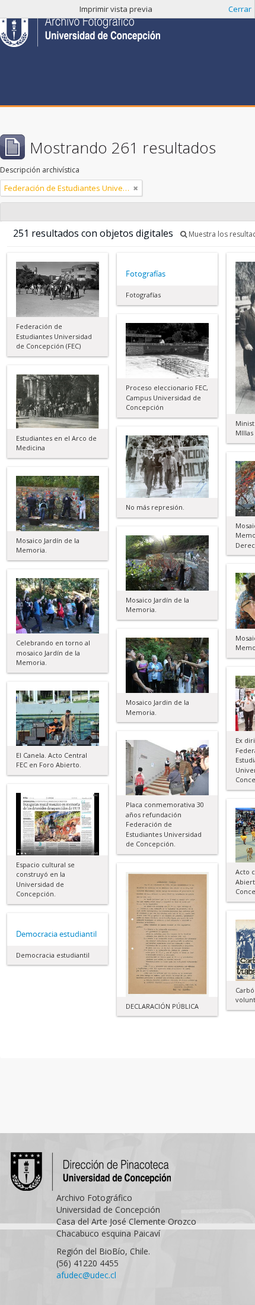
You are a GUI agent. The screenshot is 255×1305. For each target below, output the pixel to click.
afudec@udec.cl (86, 1275)
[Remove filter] (135, 188)
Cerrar (239, 9)
